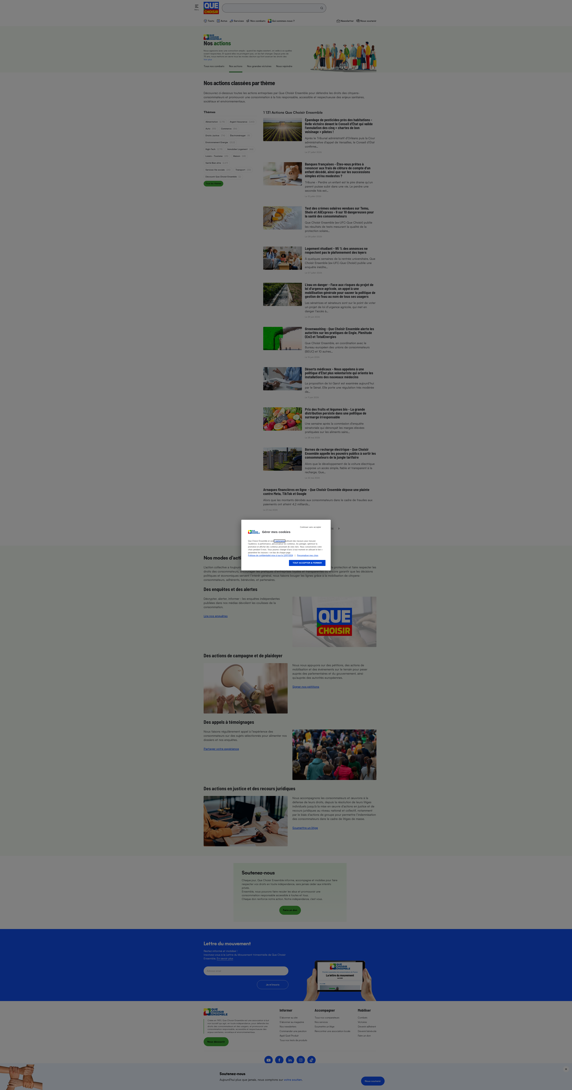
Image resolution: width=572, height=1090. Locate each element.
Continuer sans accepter (310, 527)
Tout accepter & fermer (307, 563)
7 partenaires (279, 541)
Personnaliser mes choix (307, 555)
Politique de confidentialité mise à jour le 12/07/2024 (270, 555)
